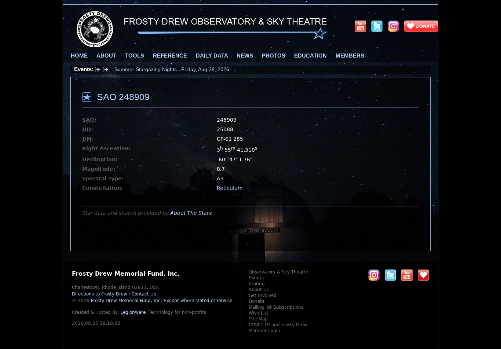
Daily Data (212, 56)
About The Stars (191, 213)
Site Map (258, 319)
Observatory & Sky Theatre (278, 272)
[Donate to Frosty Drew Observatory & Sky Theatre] (423, 275)
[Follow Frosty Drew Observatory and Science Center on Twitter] (390, 275)
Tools (134, 56)
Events (256, 277)
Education (310, 56)
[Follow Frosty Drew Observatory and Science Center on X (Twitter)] (377, 26)
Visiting (257, 283)
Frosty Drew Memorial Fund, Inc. (161, 300)
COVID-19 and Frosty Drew (278, 324)
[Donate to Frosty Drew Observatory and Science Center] (421, 26)
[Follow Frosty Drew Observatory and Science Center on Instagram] (393, 26)
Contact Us (144, 294)
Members (350, 56)
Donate (256, 301)
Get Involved (263, 295)
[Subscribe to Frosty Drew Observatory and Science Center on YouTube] (360, 26)
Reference (170, 56)
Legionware (133, 312)
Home (79, 56)
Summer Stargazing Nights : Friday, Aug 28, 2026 (171, 69)
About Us (259, 289)
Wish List (258, 313)
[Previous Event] (98, 70)
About (106, 56)
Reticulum (230, 188)
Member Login (264, 330)
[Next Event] (106, 70)
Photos (273, 56)
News (245, 56)
